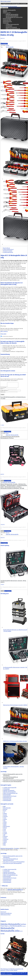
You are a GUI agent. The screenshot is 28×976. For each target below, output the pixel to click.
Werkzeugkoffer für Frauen (9, 796)
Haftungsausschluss (5, 914)
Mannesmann (6, 826)
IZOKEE (5, 822)
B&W (4, 806)
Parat (4, 829)
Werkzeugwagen (7, 18)
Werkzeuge (6, 23)
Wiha (4, 845)
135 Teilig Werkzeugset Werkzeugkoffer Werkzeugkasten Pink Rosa (10, 437)
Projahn (5, 833)
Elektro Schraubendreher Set (13, 28)
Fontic (4, 818)
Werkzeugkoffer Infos (10, 930)
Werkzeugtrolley (7, 20)
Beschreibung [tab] (6, 248)
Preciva (5, 832)
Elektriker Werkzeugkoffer (14, 7)
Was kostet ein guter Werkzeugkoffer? (12, 781)
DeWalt (5, 813)
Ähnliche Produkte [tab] (7, 251)
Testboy (5, 840)
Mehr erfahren (4, 331)
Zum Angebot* (4, 43)
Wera (4, 843)
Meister (8, 532)
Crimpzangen (9, 25)
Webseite (3, 392)
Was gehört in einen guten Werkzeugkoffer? (14, 780)
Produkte (16, 848)
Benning (5, 809)
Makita (4, 825)
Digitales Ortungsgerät (11, 27)
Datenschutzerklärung (6, 913)
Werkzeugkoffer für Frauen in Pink (14, 17)
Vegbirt (5, 842)
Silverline (5, 836)
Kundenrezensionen (8, 252)
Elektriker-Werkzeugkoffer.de (15, 889)
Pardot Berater (4, 916)
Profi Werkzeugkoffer (16, 926)
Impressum (3, 911)
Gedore (5, 819)
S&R (4, 835)
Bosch (4, 810)
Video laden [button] (3, 334)
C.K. (4, 812)
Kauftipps (23, 924)
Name (2, 388)
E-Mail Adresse (4, 390)
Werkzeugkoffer (10, 47)
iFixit (4, 820)
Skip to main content (6, 1)
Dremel (5, 815)
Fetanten (5, 816)
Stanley (5, 837)
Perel (7, 433)
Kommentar (4, 387)
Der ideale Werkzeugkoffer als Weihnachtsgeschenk (10, 777)
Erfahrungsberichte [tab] (8, 249)
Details (2, 431)
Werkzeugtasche (7, 797)
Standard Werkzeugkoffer (12, 16)
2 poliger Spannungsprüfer (12, 24)
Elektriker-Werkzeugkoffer (7, 848)
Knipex (7, 45)
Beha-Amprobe (7, 808)
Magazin (5, 11)
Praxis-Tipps (4, 926)
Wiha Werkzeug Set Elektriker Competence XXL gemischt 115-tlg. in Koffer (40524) (12, 969)
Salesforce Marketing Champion (8, 917)
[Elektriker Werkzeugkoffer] (9, 6)
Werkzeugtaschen (7, 21)
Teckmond (5, 839)
